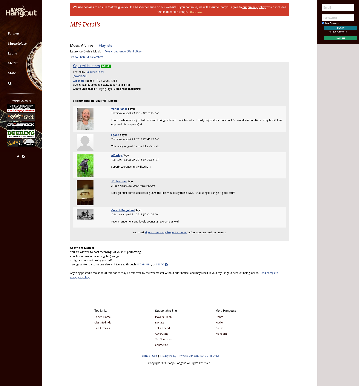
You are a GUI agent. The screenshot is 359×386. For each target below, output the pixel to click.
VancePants (119, 108)
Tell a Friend (162, 328)
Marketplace (17, 43)
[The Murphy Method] (21, 108)
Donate (159, 322)
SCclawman (119, 181)
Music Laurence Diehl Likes (123, 51)
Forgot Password (338, 31)
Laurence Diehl (95, 72)
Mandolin (221, 333)
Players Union (163, 317)
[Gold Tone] (21, 142)
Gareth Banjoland (123, 210)
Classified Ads (102, 322)
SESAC (160, 264)
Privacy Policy (168, 355)
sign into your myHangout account (166, 232)
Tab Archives (102, 328)
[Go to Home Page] (21, 11)
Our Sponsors (163, 339)
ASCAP (140, 264)
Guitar (219, 328)
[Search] (7, 83)
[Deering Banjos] (21, 134)
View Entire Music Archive (87, 57)
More (12, 73)
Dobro (219, 317)
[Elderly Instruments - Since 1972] (21, 116)
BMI (148, 264)
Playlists (105, 45)
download (80, 76)
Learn (12, 53)
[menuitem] (21, 33)
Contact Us (161, 345)
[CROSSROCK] (21, 125)
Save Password (332, 23)
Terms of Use (148, 355)
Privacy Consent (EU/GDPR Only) (199, 355)
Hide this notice (195, 12)
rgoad (115, 135)
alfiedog (116, 155)
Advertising (161, 333)
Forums (13, 33)
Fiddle (219, 322)
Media (13, 63)
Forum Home (102, 317)
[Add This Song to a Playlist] (106, 65)
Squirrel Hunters (86, 65)
